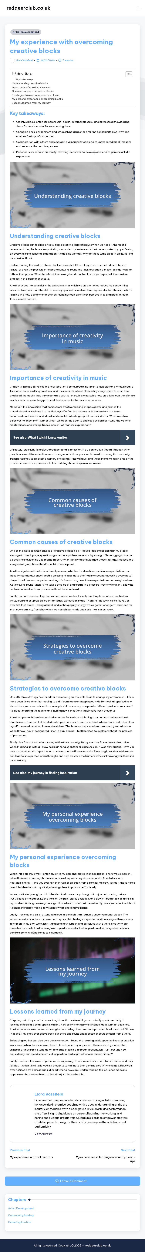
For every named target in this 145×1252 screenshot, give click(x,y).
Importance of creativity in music (31, 87)
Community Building (21, 1215)
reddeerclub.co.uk (28, 8)
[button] (43, 1133)
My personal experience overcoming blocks (37, 98)
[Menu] (138, 8)
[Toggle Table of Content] (127, 74)
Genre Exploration (19, 1222)
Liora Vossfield (49, 1094)
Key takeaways (24, 79)
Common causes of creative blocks (33, 91)
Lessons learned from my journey (31, 102)
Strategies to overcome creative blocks (35, 95)
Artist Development (26, 32)
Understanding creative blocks (30, 83)
